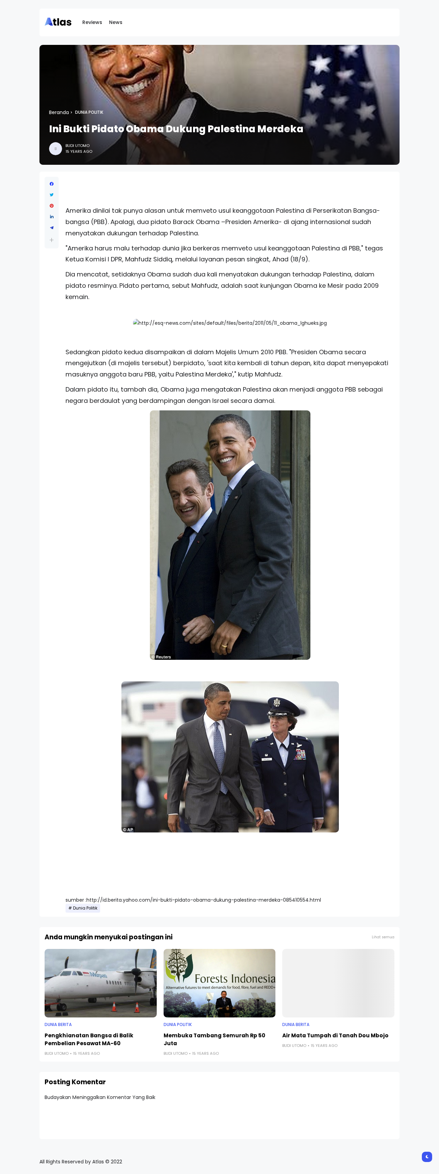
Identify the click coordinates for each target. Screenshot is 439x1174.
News (115, 22)
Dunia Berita (58, 1024)
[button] (52, 240)
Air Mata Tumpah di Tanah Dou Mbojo (335, 1035)
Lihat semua (383, 937)
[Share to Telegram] (52, 228)
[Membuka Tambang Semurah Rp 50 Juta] (220, 983)
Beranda (59, 112)
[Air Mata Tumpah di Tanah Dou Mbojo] (338, 983)
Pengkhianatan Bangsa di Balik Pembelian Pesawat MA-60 (89, 1039)
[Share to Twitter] (52, 195)
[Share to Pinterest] (52, 206)
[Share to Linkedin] (52, 217)
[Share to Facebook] (52, 184)
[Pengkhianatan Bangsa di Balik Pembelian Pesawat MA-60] (101, 983)
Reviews (92, 22)
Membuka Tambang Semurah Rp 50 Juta (214, 1039)
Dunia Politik (89, 112)
